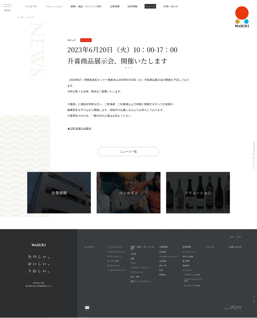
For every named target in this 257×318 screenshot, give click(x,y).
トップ (20, 17)
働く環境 (186, 261)
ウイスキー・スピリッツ (140, 268)
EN (231, 237)
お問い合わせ (170, 6)
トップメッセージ (190, 252)
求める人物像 (188, 257)
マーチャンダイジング (116, 252)
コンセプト (31, 6)
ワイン (133, 263)
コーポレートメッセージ (169, 257)
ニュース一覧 (128, 151)
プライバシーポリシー (232, 309)
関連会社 (162, 275)
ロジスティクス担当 (192, 286)
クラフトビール (137, 272)
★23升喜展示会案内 (79, 128)
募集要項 (186, 266)
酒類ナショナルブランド (140, 281)
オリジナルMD (113, 261)
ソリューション (54, 6)
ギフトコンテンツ (114, 257)
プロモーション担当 (192, 275)
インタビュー (188, 270)
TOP (254, 300)
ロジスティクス (113, 266)
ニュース (150, 6)
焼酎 (132, 259)
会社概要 (162, 261)
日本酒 (133, 254)
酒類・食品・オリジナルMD (86, 6)
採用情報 (133, 6)
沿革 (161, 270)
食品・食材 (135, 277)
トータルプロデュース (116, 270)
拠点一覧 (162, 266)
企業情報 (115, 6)
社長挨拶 (162, 252)
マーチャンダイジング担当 (193, 280)
